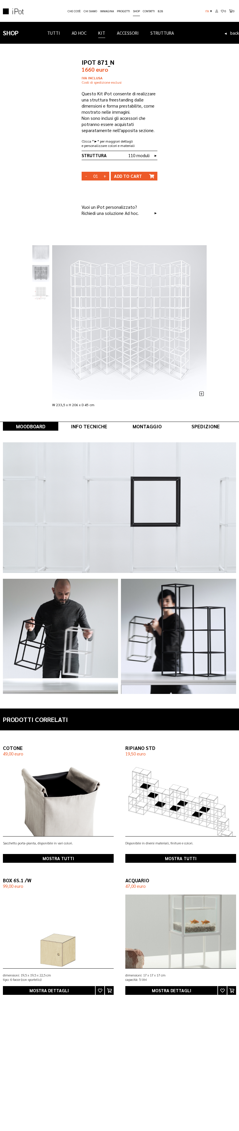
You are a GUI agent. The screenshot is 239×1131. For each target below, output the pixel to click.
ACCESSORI (128, 33)
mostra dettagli (49, 990)
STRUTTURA (162, 33)
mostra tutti (58, 858)
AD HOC (79, 33)
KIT (101, 33)
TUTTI (53, 33)
